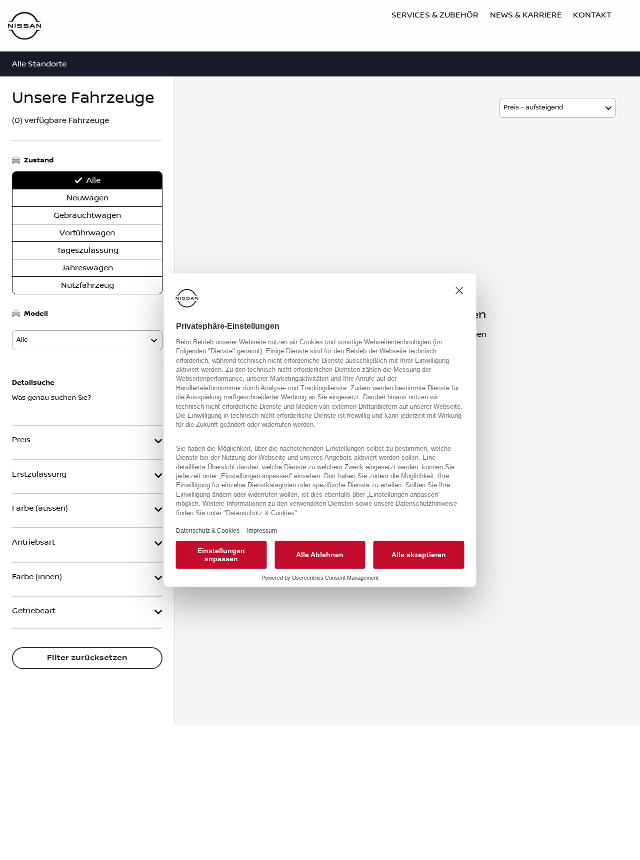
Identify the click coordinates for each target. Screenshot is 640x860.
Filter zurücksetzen (87, 658)
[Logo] (24, 26)
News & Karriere (526, 14)
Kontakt (592, 14)
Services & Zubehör (435, 14)
